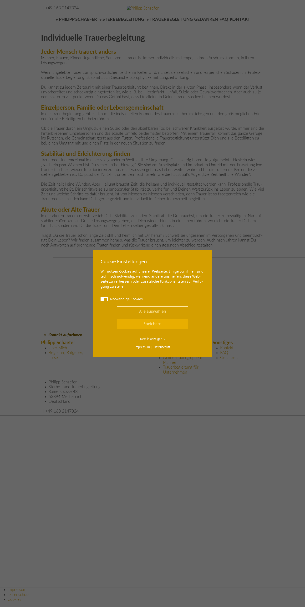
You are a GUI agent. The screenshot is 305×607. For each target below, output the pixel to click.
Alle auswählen (152, 311)
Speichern (152, 323)
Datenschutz (162, 347)
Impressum (142, 347)
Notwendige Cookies (126, 299)
